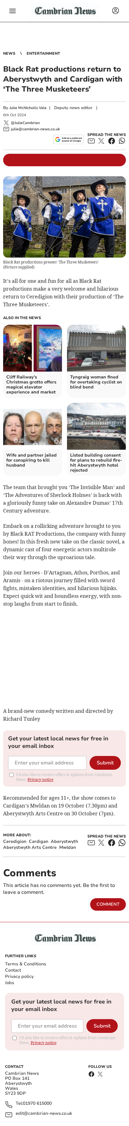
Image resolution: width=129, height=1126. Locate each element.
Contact (13, 970)
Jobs (9, 983)
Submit (105, 762)
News (9, 53)
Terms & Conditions (25, 964)
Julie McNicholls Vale (28, 107)
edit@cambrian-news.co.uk (44, 1113)
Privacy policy (19, 976)
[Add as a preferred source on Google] (68, 139)
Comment (108, 904)
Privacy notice (40, 779)
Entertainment (43, 53)
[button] (12, 10)
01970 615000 (37, 1103)
